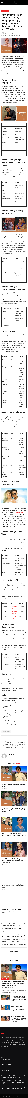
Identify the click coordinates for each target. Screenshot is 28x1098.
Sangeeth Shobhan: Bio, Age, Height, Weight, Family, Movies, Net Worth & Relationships (8, 744)
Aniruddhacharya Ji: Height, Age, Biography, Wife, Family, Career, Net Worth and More (12, 860)
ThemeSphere (22, 1096)
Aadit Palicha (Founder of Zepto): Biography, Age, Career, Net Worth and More (12, 885)
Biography (5, 11)
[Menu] (2, 2)
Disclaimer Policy (5, 1059)
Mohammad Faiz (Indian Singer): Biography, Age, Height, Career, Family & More (13, 911)
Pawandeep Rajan (6, 731)
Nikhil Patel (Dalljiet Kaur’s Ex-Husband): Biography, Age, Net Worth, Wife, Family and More (13, 809)
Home (2, 7)
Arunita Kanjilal (18, 512)
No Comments (9, 35)
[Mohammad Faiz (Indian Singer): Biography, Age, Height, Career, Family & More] (14, 899)
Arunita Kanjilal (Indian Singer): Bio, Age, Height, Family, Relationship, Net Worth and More (20, 744)
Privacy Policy (4, 1062)
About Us (3, 1057)
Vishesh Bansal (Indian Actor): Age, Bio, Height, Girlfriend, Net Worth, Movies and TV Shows (13, 784)
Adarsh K (8, 33)
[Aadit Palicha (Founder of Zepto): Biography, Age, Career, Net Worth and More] (14, 874)
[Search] (26, 2)
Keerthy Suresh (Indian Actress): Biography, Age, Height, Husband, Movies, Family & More (14, 835)
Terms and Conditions (6, 1064)
